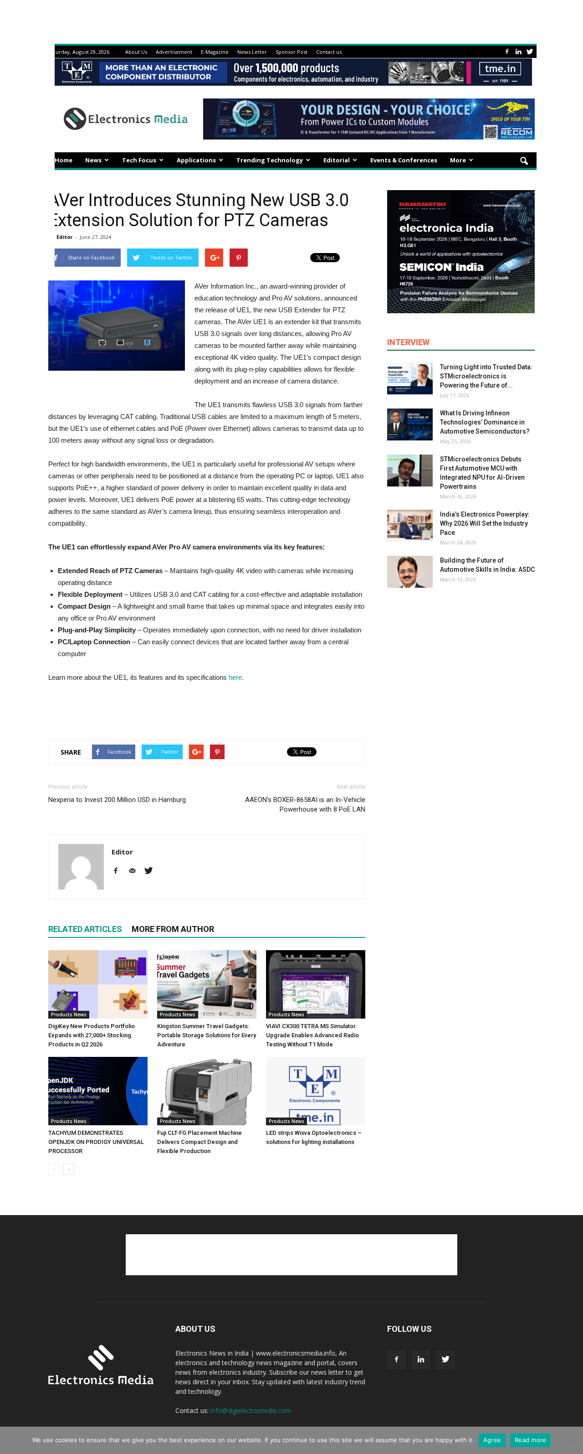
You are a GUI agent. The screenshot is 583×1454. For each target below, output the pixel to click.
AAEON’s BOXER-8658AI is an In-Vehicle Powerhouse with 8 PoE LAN (305, 804)
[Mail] (135, 871)
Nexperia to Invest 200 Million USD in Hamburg (117, 800)
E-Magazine (215, 51)
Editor (64, 236)
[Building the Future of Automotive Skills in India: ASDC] (410, 572)
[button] (524, 161)
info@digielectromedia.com (250, 1410)
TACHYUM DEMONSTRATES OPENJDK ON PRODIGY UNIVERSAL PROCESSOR (96, 1141)
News (93, 160)
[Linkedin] (518, 52)
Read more (530, 1440)
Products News (69, 1014)
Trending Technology (269, 160)
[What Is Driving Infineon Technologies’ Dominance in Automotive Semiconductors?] (410, 424)
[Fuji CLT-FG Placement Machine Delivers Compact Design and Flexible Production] (206, 1091)
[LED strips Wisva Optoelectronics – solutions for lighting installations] (315, 1091)
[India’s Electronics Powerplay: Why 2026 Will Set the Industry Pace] (410, 526)
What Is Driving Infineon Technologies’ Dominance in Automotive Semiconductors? (485, 422)
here (235, 677)
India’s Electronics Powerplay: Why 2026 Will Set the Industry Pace (485, 523)
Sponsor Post (291, 51)
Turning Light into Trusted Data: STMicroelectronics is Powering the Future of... (486, 376)
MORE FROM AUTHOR (173, 929)
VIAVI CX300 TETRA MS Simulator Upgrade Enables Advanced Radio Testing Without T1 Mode (312, 1035)
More (458, 160)
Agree (492, 1440)
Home (63, 160)
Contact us (329, 51)
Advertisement (174, 51)
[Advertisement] (206, 709)
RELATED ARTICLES (85, 929)
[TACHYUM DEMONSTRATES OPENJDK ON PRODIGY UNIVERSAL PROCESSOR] (98, 1091)
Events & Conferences (403, 160)
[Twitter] (530, 52)
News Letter (252, 51)
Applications (196, 160)
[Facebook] (507, 52)
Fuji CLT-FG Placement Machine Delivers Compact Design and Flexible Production (199, 1141)
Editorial (336, 160)
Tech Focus (139, 160)
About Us (136, 51)
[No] (571, 1440)
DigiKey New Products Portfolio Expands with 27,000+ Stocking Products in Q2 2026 (91, 1035)
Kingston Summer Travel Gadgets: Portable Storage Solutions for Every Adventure (206, 1035)
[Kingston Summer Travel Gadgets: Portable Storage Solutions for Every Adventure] (206, 984)
